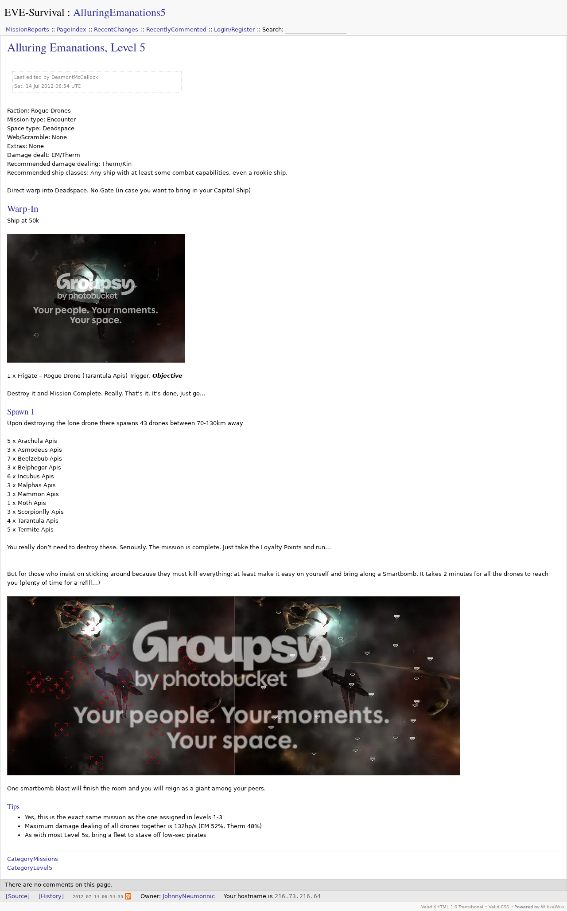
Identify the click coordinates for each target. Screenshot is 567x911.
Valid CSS (499, 906)
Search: (273, 29)
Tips (13, 806)
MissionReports (27, 29)
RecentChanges (116, 29)
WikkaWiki (552, 906)
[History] (51, 896)
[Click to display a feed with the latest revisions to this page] (128, 896)
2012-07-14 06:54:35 (98, 896)
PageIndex (71, 29)
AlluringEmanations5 (119, 12)
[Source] (18, 896)
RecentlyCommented (176, 29)
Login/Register (234, 29)
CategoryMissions (32, 859)
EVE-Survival (34, 12)
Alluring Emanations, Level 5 (76, 47)
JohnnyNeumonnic (189, 896)
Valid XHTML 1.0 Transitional (452, 906)
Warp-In (23, 208)
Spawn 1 (21, 411)
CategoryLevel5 (29, 867)
